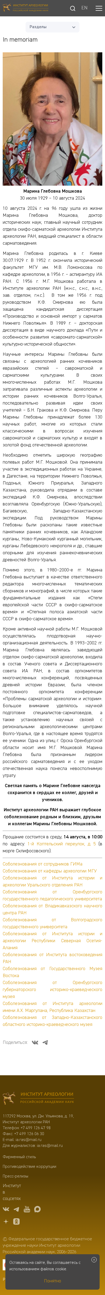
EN (84, 8)
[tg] (16, 1210)
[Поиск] (72, 8)
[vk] (6, 1210)
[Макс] (37, 1210)
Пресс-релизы (15, 1176)
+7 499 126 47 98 (36, 1128)
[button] (99, 8)
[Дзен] (6, 1222)
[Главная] (25, 8)
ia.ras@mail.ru (28, 1140)
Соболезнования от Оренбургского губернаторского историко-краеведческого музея (52, 989)
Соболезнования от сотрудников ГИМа (42, 864)
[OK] (16, 1222)
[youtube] (27, 1210)
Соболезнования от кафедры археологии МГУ (50, 871)
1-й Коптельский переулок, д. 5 (61, 844)
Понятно (52, 1281)
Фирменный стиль (19, 1157)
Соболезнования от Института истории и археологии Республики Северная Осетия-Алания (52, 940)
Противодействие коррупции (29, 1167)
